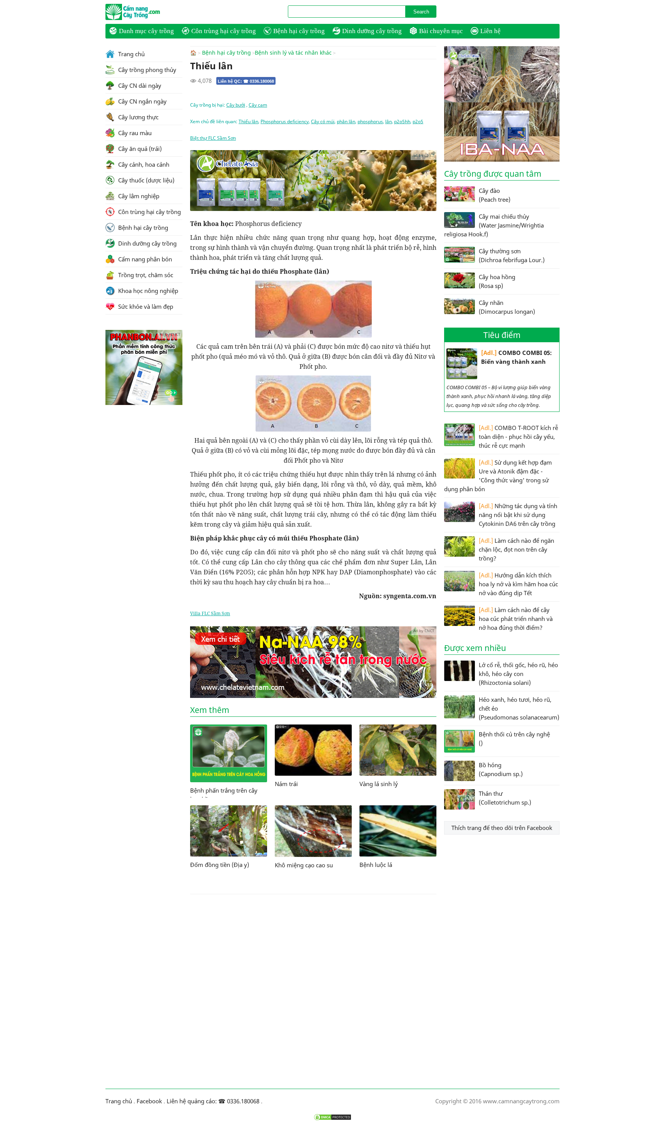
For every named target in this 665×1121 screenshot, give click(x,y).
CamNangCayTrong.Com (147, 12)
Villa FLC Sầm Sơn (210, 613)
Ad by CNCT (423, 155)
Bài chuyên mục (441, 31)
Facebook (149, 1101)
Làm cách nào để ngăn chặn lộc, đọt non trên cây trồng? (516, 549)
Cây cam (258, 105)
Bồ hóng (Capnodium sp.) (501, 769)
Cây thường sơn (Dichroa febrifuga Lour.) (512, 255)
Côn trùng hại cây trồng (223, 31)
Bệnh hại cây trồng (299, 31)
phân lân (346, 121)
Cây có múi (322, 121)
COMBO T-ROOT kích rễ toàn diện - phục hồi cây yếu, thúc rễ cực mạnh (518, 436)
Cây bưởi (235, 105)
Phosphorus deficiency (285, 121)
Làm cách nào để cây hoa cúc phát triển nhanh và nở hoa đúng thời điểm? (516, 618)
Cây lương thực (138, 117)
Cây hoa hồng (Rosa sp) (497, 281)
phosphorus (370, 121)
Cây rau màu (134, 133)
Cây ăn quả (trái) (139, 148)
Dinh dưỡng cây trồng (372, 31)
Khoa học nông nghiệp (147, 290)
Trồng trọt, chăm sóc (145, 275)
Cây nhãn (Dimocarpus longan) (507, 307)
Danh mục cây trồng (146, 31)
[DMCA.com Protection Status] (332, 1117)
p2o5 (418, 121)
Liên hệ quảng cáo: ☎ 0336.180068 (213, 1101)
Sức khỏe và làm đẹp (145, 306)
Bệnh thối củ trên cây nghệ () (514, 738)
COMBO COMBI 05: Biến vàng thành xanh (516, 357)
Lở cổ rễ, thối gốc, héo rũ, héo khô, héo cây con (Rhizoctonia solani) (518, 673)
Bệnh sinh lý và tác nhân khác (293, 52)
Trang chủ (131, 54)
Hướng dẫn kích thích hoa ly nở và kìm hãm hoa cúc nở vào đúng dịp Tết (518, 584)
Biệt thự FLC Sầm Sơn (213, 138)
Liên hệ (490, 31)
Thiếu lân (248, 121)
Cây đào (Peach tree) (494, 195)
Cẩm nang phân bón (144, 259)
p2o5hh (402, 121)
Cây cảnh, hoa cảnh (143, 164)
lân (388, 121)
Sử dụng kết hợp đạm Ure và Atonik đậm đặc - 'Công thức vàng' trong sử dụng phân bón (498, 475)
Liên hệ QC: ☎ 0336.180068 (246, 81)
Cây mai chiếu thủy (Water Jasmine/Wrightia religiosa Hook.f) (494, 225)
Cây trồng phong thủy (146, 70)
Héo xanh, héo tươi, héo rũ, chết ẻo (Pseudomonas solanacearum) (519, 708)
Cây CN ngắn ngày (142, 101)
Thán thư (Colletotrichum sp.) (505, 798)
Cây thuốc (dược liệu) (145, 180)
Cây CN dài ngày (139, 85)
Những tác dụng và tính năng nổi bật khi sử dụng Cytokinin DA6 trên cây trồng (518, 514)
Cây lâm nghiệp (138, 196)
